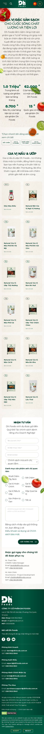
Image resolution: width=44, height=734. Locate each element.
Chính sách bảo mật (25, 709)
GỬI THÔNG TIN (26, 542)
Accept (16, 731)
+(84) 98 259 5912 (15, 580)
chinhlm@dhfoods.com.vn (20, 577)
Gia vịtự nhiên (16, 142)
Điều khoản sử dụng (15, 531)
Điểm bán (40, 3)
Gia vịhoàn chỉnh (36, 142)
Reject (28, 731)
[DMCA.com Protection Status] (9, 713)
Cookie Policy (9, 726)
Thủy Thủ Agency (20, 705)
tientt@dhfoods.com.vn (19, 565)
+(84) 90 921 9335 (15, 568)
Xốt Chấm (6, 142)
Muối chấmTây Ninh (25, 142)
